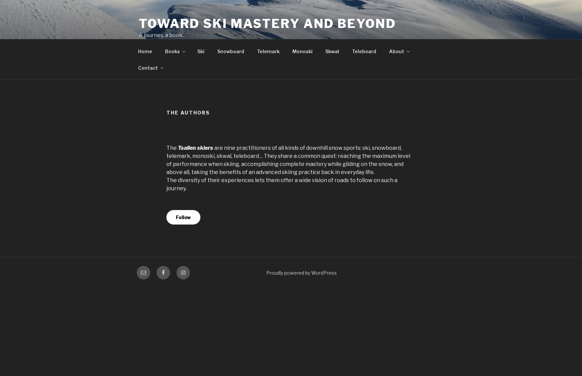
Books (172, 51)
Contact (148, 68)
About (396, 51)
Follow (183, 217)
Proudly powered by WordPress (301, 273)
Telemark (268, 51)
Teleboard (364, 51)
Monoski (302, 51)
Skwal (332, 51)
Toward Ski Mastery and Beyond (267, 23)
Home (145, 51)
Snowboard (230, 51)
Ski (200, 51)
